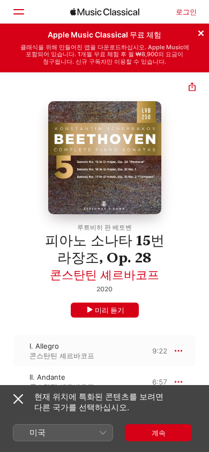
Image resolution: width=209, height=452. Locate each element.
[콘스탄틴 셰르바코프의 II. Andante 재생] (7, 382)
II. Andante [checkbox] (47, 377)
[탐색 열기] (18, 12)
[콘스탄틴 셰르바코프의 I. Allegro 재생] (7, 350)
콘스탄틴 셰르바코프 (104, 275)
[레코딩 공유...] (192, 88)
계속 (159, 432)
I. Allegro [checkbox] (44, 346)
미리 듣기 (109, 310)
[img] (104, 12)
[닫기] (201, 32)
